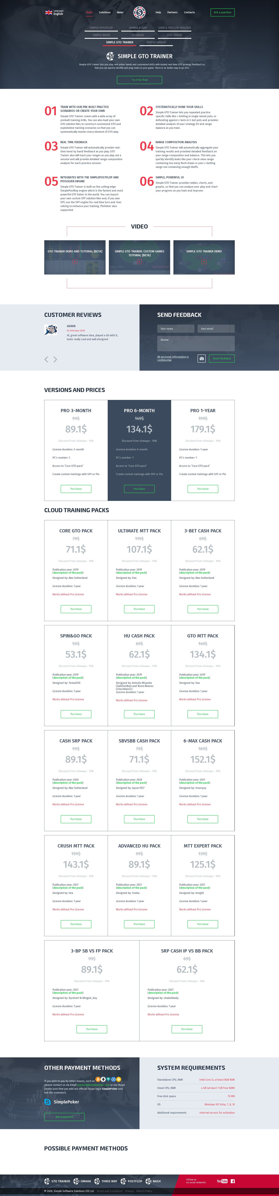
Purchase (76, 488)
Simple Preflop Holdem (174, 28)
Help (158, 12)
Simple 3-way (138, 28)
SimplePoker (66, 1102)
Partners (172, 12)
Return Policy (144, 1191)
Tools (89, 12)
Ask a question (222, 12)
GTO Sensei (174, 35)
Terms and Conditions (110, 1191)
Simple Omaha (156, 42)
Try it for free (140, 79)
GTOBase (138, 35)
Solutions (105, 12)
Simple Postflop (101, 28)
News (120, 12)
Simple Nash (101, 35)
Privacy (129, 1191)
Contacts (189, 12)
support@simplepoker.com (93, 1084)
